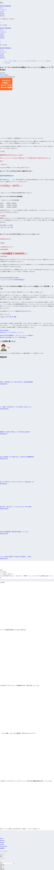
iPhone (2, 75)
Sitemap (2, 13)
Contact (2, 11)
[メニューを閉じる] (0, 1)
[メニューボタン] (0, 43)
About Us (2, 15)
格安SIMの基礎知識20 (5, 6)
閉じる (2, 865)
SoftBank (6, 75)
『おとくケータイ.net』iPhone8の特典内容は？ (13, 279)
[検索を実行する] (14, 863)
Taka (8, 347)
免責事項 (2, 848)
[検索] (0, 22)
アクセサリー (3, 10)
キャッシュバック (18, 332)
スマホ (1, 8)
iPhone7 (2, 332)
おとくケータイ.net (7, 227)
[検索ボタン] (0, 41)
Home (1, 838)
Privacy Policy (3, 846)
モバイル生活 (3, 25)
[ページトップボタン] (0, 861)
